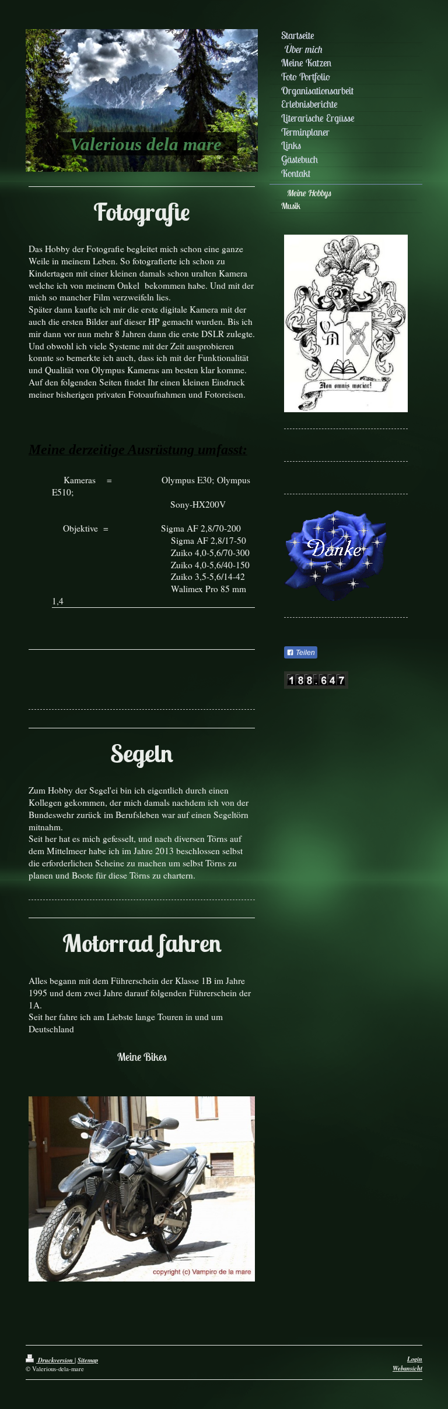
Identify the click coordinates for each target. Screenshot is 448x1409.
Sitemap (88, 1359)
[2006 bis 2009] (142, 1197)
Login (414, 1358)
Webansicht (407, 1368)
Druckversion (55, 1359)
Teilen (304, 653)
